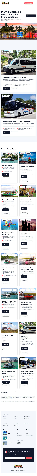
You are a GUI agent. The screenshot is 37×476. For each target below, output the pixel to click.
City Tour (15, 418)
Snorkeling (5, 423)
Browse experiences (31, 15)
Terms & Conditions (29, 435)
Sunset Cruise (5, 425)
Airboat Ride (16, 425)
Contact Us (19, 431)
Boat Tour (5, 416)
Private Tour (16, 416)
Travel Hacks (19, 438)
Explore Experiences (28, 3)
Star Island (26, 418)
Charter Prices (19, 437)
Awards (27, 433)
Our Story (28, 431)
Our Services (19, 435)
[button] (35, 3)
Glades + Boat (27, 416)
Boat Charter (26, 423)
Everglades (5, 418)
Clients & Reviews (20, 440)
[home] (5, 3)
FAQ (17, 433)
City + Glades (16, 423)
